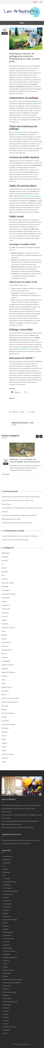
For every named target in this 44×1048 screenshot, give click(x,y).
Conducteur (5, 605)
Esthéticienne (6, 642)
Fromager (5, 657)
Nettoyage (5, 706)
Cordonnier (5, 612)
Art (3, 564)
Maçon (4, 683)
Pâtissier (4, 709)
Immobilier (5, 668)
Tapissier (4, 743)
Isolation (4, 676)
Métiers (4, 694)
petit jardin (18, 132)
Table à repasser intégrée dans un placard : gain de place (20, 497)
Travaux (4, 750)
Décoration (5, 624)
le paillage (35, 103)
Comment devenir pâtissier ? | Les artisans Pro (17, 536)
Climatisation (6, 598)
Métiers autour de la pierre (11, 698)
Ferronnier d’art (7, 650)
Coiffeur (4, 601)
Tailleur (4, 739)
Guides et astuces (8, 665)
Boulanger (5, 571)
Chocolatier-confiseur (9, 594)
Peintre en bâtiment (8, 713)
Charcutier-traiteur (8, 583)
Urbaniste (5, 758)
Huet (33, 412)
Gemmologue (6, 661)
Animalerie (5, 557)
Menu (35, 2)
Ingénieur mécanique (8, 672)
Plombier (4, 717)
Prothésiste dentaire (8, 724)
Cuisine (4, 620)
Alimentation (6, 553)
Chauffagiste (6, 590)
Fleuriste (4, 653)
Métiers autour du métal (10, 702)
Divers (4, 631)
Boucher (4, 568)
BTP (3, 575)
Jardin (22, 412)
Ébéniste (4, 635)
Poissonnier (5, 721)
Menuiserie (5, 691)
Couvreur (5, 616)
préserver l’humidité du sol (21, 349)
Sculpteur (5, 732)
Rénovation (5, 728)
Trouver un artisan (8, 754)
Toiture (4, 747)
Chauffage (5, 586)
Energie (4, 639)
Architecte (5, 560)
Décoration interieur (8, 627)
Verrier (4, 762)
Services (4, 735)
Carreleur (5, 579)
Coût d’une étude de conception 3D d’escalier (17, 523)
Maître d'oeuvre (7, 687)
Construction (6, 609)
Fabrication (5, 646)
